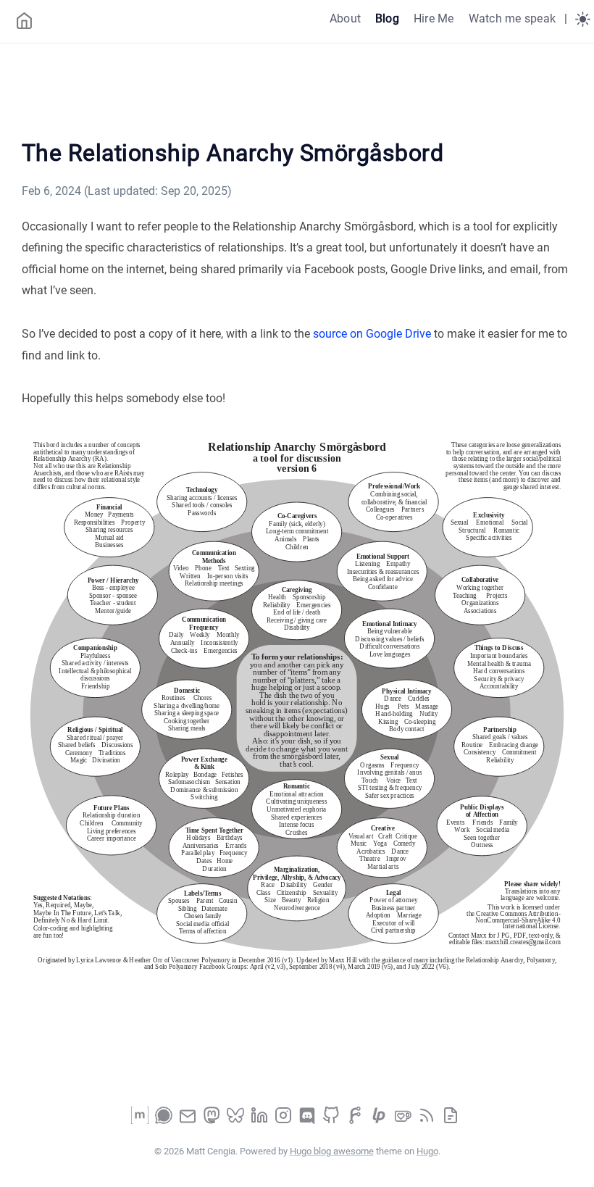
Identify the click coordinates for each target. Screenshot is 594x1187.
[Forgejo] (356, 1120)
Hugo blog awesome (332, 1151)
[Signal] (165, 1120)
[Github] (332, 1120)
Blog (387, 18)
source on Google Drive (372, 334)
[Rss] (428, 1120)
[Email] (189, 1120)
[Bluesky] (237, 1120)
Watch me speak (512, 18)
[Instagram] (285, 1120)
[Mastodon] (213, 1120)
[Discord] (308, 1120)
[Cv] (450, 1120)
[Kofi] (404, 1120)
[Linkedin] (261, 1120)
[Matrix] (141, 1120)
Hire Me (434, 18)
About (345, 18)
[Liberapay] (380, 1120)
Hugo (427, 1151)
